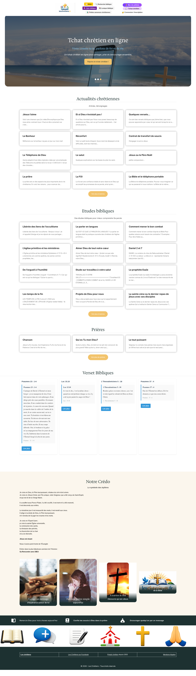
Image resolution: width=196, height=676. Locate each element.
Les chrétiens (26, 654)
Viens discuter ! (90, 63)
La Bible (108, 63)
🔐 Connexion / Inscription (132, 12)
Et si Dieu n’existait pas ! (89, 114)
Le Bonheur (29, 136)
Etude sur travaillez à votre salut (93, 269)
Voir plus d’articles (98, 194)
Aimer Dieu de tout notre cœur (92, 248)
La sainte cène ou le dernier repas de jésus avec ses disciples (149, 295)
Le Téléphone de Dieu (34, 155)
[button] (95, 79)
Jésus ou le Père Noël (140, 155)
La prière (27, 176)
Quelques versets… (139, 114)
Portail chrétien (112, 654)
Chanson (27, 339)
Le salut (80, 155)
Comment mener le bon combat (146, 226)
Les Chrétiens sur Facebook (78, 654)
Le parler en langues (87, 226)
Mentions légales (169, 654)
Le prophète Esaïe (138, 269)
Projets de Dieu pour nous (90, 294)
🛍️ (98, 12)
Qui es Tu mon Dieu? (87, 339)
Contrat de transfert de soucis (145, 136)
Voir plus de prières (98, 357)
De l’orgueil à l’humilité (35, 269)
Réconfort (81, 136)
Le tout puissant (137, 339)
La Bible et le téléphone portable (146, 176)
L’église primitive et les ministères (41, 248)
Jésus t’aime (29, 114)
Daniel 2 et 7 (135, 248)
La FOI (79, 176)
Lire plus (26, 448)
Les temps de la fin (33, 294)
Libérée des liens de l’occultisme (40, 226)
